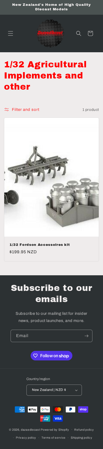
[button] (10, 33)
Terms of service (53, 437)
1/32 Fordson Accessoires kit (40, 245)
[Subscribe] (86, 336)
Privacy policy (26, 437)
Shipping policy (81, 437)
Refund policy (84, 429)
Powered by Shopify (55, 429)
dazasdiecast (30, 429)
